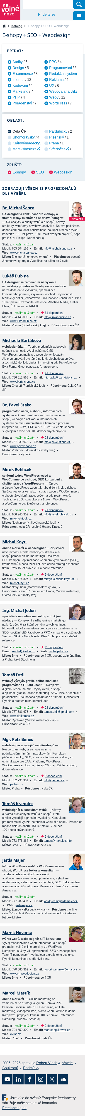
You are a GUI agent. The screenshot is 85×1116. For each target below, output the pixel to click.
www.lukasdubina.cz (23, 321)
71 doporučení (54, 510)
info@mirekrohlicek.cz (58, 514)
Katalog (16, 26)
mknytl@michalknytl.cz (59, 579)
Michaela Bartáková (21, 340)
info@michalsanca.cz (58, 248)
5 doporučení (53, 574)
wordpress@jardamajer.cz (61, 901)
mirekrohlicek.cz (21, 518)
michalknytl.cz (19, 583)
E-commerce (22, 74)
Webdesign (63, 172)
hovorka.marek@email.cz (60, 969)
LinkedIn (18, 1079)
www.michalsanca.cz (24, 252)
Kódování (20, 85)
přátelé (67, 1063)
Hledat (79, 4)
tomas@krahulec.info (58, 840)
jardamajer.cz (23, 905)
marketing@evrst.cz (57, 1030)
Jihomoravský (23, 137)
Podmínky (31, 1068)
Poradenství (22, 103)
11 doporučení (54, 647)
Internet (18, 80)
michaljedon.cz (58, 651)
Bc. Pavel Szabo (17, 405)
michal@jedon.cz (23, 651)
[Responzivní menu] (79, 15)
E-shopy (19, 172)
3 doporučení (53, 836)
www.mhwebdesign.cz (24, 973)
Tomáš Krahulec (17, 803)
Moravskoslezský (26, 149)
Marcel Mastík (16, 993)
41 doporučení (54, 373)
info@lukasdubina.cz (57, 317)
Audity (17, 62)
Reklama (56, 80)
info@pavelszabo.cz (57, 442)
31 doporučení (54, 312)
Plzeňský (56, 137)
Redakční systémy (64, 74)
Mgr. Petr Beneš (17, 739)
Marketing (20, 91)
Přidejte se (46, 14)
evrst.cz (15, 1034)
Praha (54, 143)
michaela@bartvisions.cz (60, 377)
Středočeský (59, 149)
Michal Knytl (14, 541)
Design (18, 68)
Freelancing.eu (6, 1097)
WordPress (58, 103)
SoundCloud (63, 1079)
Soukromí (10, 1068)
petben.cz (16, 784)
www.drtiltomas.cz (22, 716)
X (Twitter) (52, 1079)
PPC (53, 62)
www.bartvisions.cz (22, 381)
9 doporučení (53, 776)
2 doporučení (53, 1025)
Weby (53, 97)
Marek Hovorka (17, 932)
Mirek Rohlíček (16, 469)
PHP (16, 97)
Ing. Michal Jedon (19, 610)
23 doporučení (54, 437)
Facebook (29, 1079)
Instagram (41, 1079)
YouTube (7, 1079)
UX (51, 85)
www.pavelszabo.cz (23, 446)
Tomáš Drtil (13, 675)
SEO (40, 172)
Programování (60, 68)
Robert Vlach (46, 1063)
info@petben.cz (54, 780)
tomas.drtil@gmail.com (59, 711)
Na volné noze (4, 26)
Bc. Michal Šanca (18, 207)
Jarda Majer (13, 860)
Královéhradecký (26, 143)
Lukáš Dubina (15, 276)
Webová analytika (63, 91)
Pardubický (58, 131)
